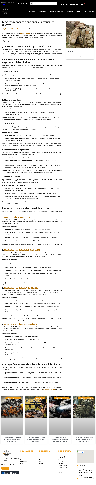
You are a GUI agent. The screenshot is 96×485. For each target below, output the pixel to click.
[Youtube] (26, 4)
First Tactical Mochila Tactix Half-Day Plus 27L (22, 250)
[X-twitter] (23, 4)
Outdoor (78, 11)
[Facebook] (18, 4)
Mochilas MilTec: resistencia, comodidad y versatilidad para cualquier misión (84, 439)
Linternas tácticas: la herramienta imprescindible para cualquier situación (60, 439)
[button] (91, 51)
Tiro (85, 11)
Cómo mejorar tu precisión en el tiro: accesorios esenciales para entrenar (36, 439)
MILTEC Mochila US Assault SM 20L (18, 217)
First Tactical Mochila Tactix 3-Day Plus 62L (21, 324)
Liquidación (32, 11)
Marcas (91, 11)
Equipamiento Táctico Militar (11, 29)
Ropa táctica (43, 11)
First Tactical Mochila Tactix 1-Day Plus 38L (21, 288)
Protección (69, 11)
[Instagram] (21, 4)
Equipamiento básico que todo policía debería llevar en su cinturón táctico (12, 439)
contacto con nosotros (49, 389)
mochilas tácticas (25, 33)
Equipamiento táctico (56, 11)
